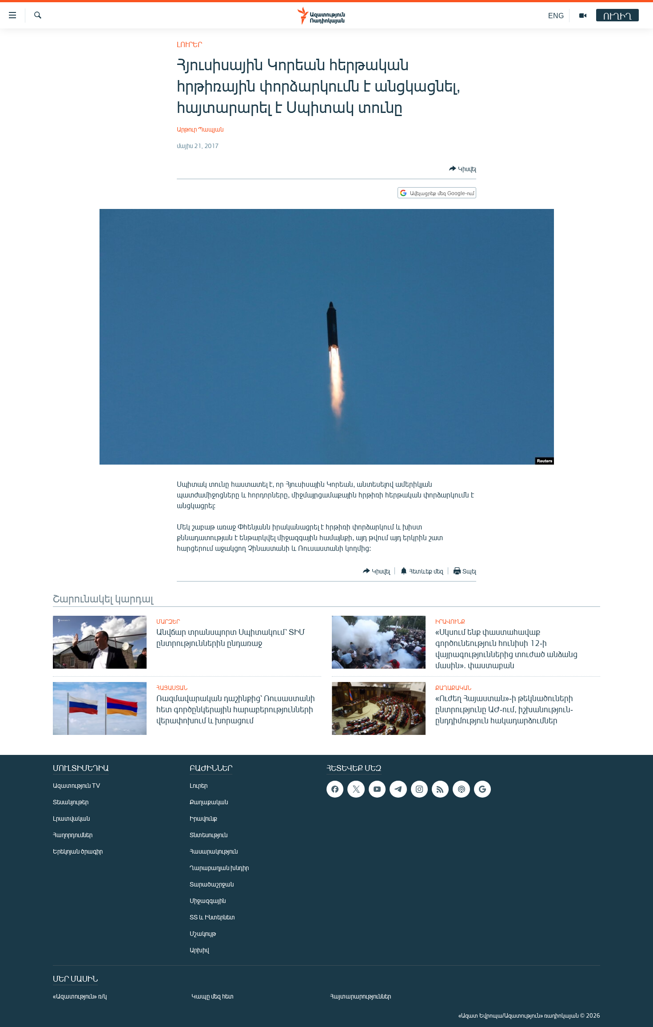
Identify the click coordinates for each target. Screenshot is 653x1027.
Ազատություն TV (76, 785)
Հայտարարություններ (360, 996)
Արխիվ (199, 950)
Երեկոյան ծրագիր (78, 851)
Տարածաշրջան (212, 884)
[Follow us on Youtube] (377, 789)
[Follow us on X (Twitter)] (355, 789)
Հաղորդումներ (72, 834)
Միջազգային (208, 900)
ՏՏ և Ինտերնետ (212, 917)
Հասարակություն (214, 851)
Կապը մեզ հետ (212, 996)
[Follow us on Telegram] (398, 789)
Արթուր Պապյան (200, 129)
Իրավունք (450, 621)
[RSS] (440, 789)
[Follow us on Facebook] (334, 789)
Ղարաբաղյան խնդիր (219, 867)
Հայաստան (171, 687)
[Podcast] (461, 789)
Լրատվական (71, 818)
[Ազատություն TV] (582, 15)
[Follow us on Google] (482, 789)
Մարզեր (168, 621)
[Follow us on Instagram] (419, 789)
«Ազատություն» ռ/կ (80, 996)
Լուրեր (189, 44)
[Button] (462, 168)
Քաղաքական (453, 687)
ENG (556, 15)
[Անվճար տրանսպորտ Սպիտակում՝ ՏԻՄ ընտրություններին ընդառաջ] (100, 642)
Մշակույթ (203, 933)
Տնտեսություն (208, 834)
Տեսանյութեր (70, 802)
